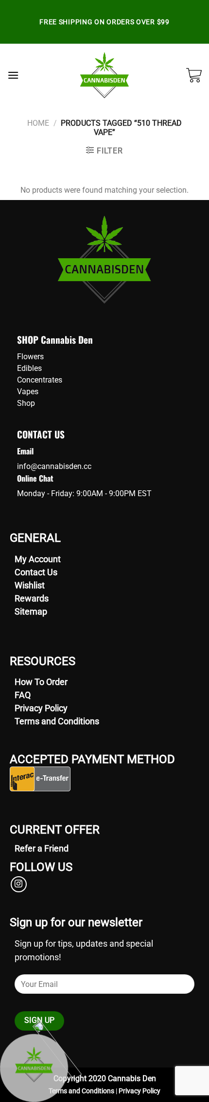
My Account (38, 559)
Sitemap (31, 611)
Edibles (29, 368)
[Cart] (194, 75)
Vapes (27, 391)
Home (38, 123)
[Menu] (13, 75)
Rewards (32, 598)
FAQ (23, 695)
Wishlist (30, 585)
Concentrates (39, 379)
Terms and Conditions (57, 721)
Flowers (30, 356)
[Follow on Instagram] (19, 884)
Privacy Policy (41, 708)
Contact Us (36, 572)
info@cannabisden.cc (54, 466)
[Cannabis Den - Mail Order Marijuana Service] (104, 75)
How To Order (41, 682)
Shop (26, 403)
